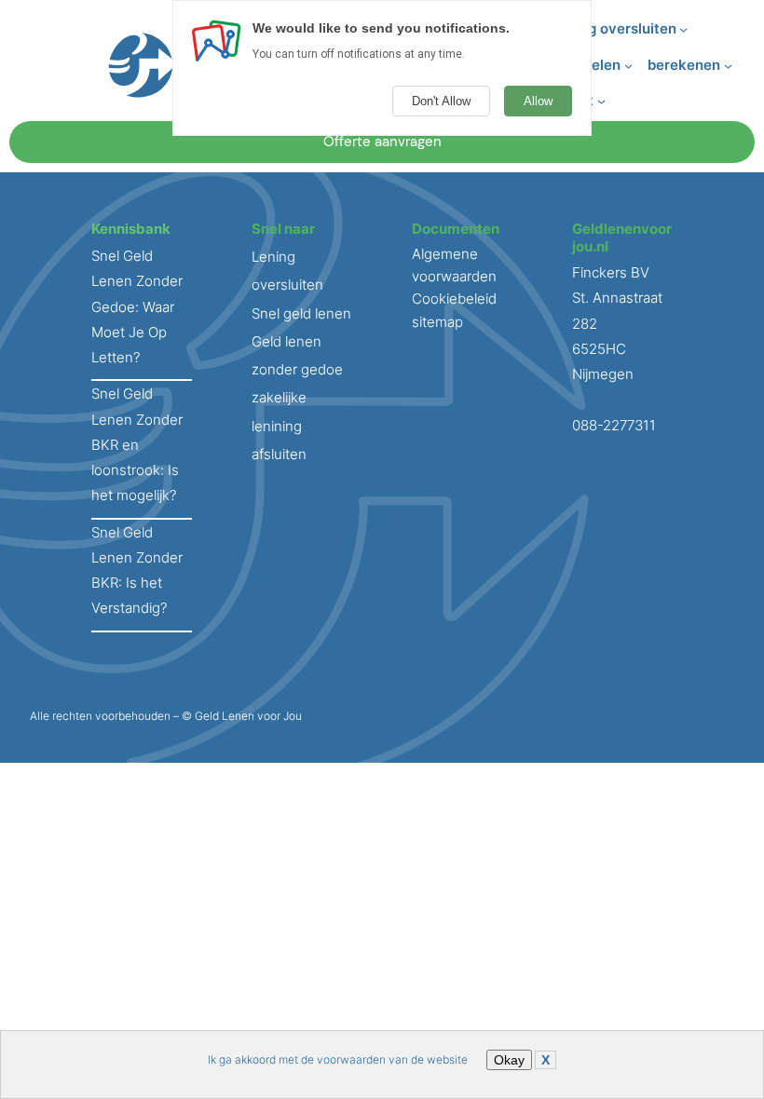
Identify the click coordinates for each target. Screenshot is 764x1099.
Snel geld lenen (301, 313)
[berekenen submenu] (728, 65)
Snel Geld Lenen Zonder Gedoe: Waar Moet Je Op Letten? (137, 306)
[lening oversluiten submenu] (683, 29)
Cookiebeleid (454, 298)
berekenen (684, 65)
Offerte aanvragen (382, 141)
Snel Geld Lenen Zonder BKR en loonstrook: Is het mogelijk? (137, 444)
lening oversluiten (615, 28)
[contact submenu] (601, 101)
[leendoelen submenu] (628, 65)
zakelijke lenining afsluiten (279, 425)
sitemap (437, 322)
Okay (509, 1059)
